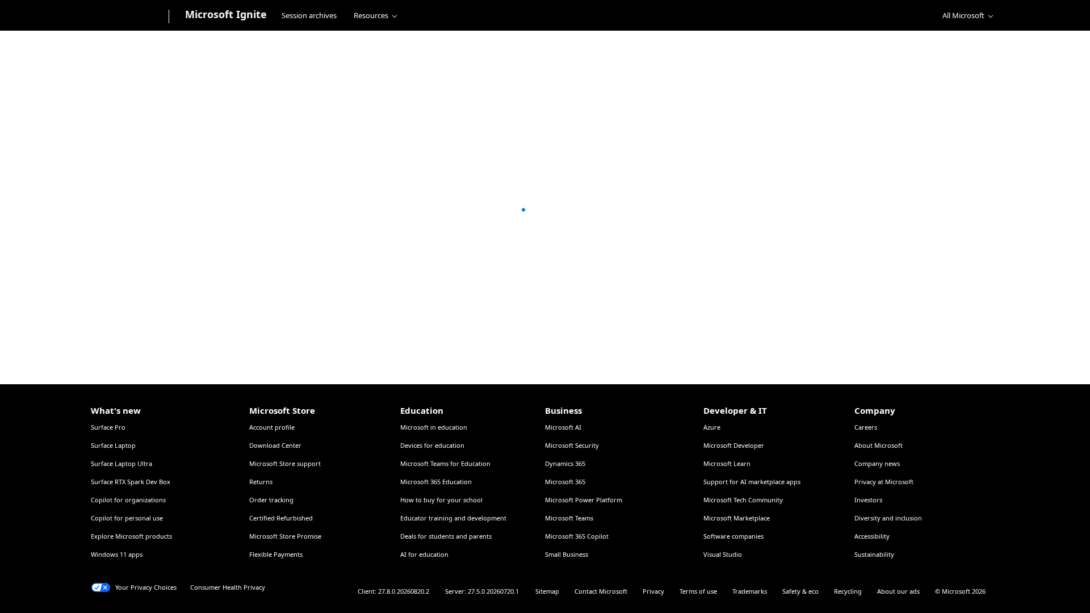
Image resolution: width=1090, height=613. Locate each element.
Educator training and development (453, 518)
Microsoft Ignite (226, 14)
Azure (711, 427)
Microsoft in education (433, 427)
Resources (371, 15)
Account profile (272, 427)
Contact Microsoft (601, 591)
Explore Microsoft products (131, 536)
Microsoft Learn (727, 463)
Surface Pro (108, 427)
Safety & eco (800, 591)
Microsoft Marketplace (736, 518)
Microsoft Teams (569, 518)
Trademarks (749, 591)
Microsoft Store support (285, 463)
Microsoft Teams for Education (445, 463)
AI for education (424, 554)
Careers (865, 427)
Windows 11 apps (116, 554)
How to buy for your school (441, 500)
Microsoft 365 (565, 481)
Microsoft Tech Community (743, 500)
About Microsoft (878, 445)
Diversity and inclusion (888, 518)
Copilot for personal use (127, 518)
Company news (877, 463)
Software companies (733, 536)
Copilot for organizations (128, 500)
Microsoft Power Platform (583, 500)
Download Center (275, 445)
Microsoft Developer (733, 445)
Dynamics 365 (565, 463)
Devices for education (432, 445)
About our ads (898, 591)
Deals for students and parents (446, 536)
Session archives (309, 15)
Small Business (566, 554)
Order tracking (271, 500)
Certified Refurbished (281, 518)
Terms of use (698, 591)
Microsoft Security (572, 445)
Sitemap (547, 591)
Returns (260, 481)
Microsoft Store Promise (285, 536)
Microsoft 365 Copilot (577, 536)
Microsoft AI (563, 427)
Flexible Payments (276, 554)
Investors (868, 500)
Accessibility (872, 536)
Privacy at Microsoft (883, 481)
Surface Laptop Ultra (121, 463)
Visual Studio (722, 554)
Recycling (848, 591)
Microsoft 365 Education (436, 481)
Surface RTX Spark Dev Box (130, 481)
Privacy (653, 591)
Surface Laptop (113, 445)
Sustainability (874, 554)
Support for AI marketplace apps (751, 481)
